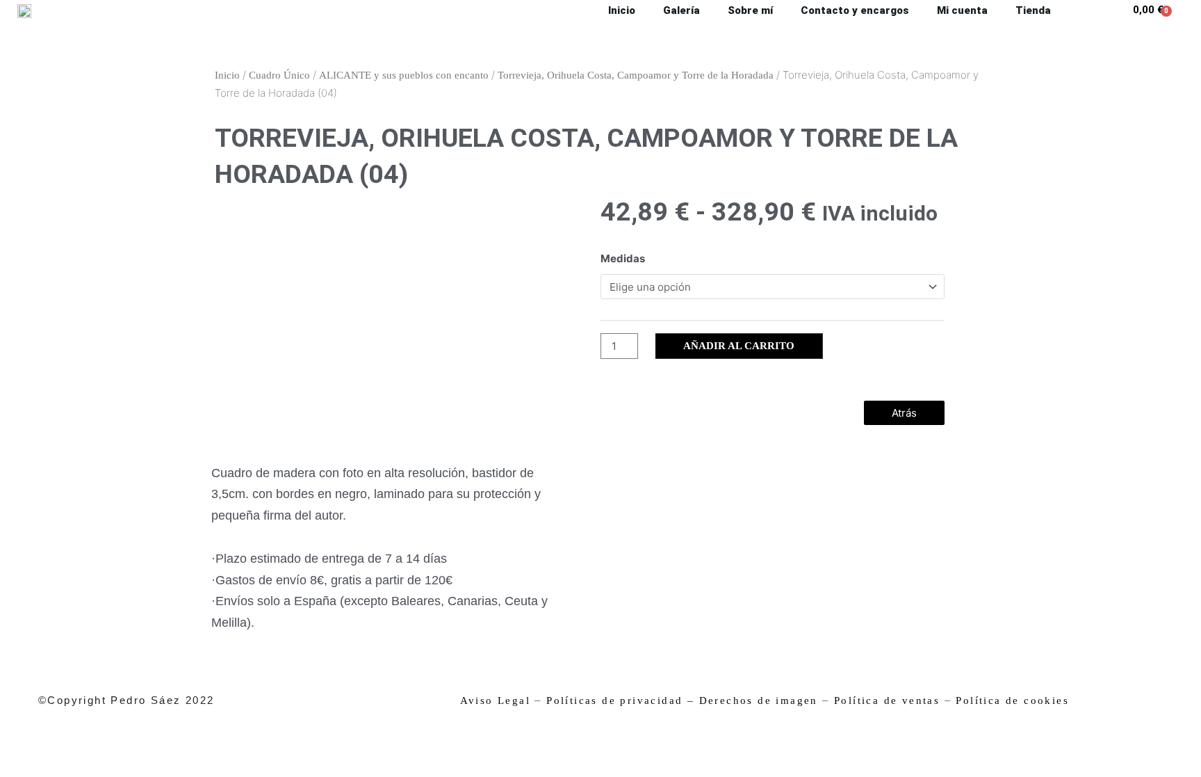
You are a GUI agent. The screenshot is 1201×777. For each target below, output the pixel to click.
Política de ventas (887, 700)
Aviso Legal (495, 700)
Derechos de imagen (758, 700)
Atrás (904, 412)
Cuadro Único (279, 75)
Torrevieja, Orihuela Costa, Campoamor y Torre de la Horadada (636, 75)
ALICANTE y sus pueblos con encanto (404, 75)
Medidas (622, 258)
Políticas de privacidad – (620, 700)
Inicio (227, 75)
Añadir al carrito (738, 345)
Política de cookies (1012, 700)
